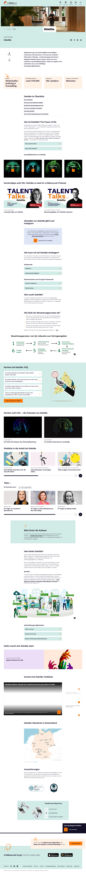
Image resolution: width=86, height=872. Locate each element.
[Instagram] (74, 40)
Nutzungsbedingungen (50, 866)
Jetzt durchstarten (75, 843)
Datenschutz (69, 866)
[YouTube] (81, 40)
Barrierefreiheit (61, 866)
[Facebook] (77, 40)
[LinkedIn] (71, 40)
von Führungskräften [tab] (25, 487)
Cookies (42, 866)
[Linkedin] (17, 866)
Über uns (36, 866)
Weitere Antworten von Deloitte (13, 400)
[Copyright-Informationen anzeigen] (74, 354)
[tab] (73, 702)
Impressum (76, 866)
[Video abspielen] (59, 712)
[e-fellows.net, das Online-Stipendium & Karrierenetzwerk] (10, 3)
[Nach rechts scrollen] (80, 475)
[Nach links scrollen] (76, 475)
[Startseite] (4, 29)
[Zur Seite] (12, 170)
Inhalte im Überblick (27, 866)
